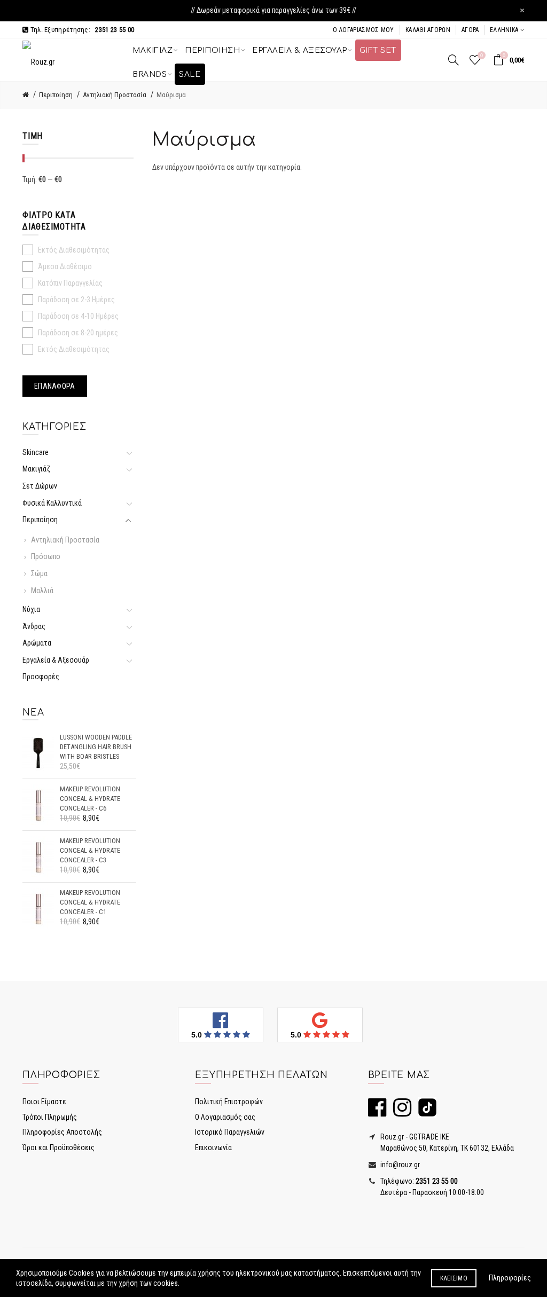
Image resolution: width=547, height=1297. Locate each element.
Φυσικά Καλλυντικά (52, 503)
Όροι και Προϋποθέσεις (58, 1147)
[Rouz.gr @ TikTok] (424, 1112)
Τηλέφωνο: (418, 1181)
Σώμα (39, 573)
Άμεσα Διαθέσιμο (65, 266)
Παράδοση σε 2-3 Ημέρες (76, 299)
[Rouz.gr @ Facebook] (377, 1112)
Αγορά (470, 30)
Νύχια (31, 609)
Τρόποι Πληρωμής (49, 1117)
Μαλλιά (42, 590)
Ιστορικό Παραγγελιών (229, 1132)
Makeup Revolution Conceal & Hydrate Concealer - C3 (90, 850)
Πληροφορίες (510, 1278)
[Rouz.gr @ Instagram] (399, 1112)
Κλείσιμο (453, 1278)
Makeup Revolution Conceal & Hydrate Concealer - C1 (90, 902)
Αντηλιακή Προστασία (114, 95)
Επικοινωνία (213, 1147)
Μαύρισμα (171, 95)
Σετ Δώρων (39, 486)
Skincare (37, 452)
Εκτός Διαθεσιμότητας (74, 250)
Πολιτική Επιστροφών (229, 1101)
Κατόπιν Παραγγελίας (70, 283)
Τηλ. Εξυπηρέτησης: (81, 30)
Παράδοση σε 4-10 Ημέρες (78, 316)
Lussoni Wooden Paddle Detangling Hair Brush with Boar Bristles (96, 746)
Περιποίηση (56, 95)
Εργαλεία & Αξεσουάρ (55, 660)
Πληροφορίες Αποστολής (62, 1132)
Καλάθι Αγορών (427, 30)
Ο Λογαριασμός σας (225, 1117)
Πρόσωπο (45, 556)
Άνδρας (33, 626)
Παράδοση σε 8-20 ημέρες (78, 332)
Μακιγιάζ (36, 469)
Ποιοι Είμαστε (44, 1101)
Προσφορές (40, 676)
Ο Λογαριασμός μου (363, 30)
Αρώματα (36, 643)
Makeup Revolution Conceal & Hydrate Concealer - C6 (90, 798)
